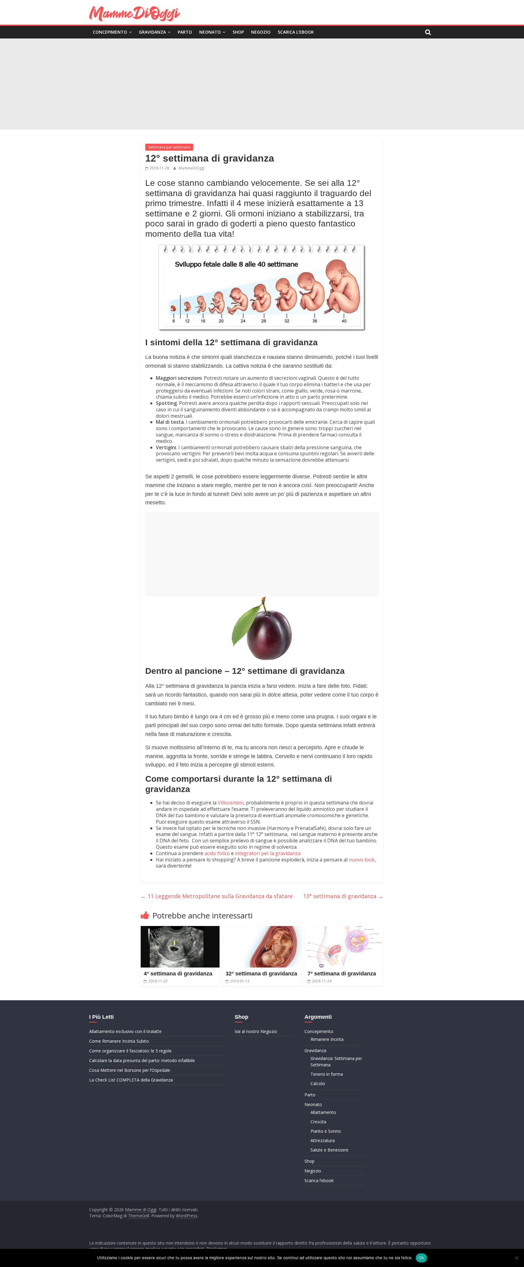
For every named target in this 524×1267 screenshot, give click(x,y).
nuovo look (362, 859)
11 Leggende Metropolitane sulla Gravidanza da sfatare (217, 896)
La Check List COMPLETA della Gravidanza (131, 1080)
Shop (238, 32)
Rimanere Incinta (327, 1039)
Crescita (318, 1122)
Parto (185, 32)
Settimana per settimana (169, 147)
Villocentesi (231, 802)
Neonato (210, 32)
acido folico (217, 853)
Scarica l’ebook (296, 32)
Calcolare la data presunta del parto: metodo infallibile (142, 1060)
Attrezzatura (323, 1140)
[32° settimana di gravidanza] (262, 929)
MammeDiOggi (191, 168)
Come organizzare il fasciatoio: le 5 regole (130, 1051)
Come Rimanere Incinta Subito (119, 1041)
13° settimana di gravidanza (343, 896)
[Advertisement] (262, 84)
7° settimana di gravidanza (341, 974)
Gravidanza (152, 32)
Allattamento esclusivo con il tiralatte (125, 1031)
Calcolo (318, 1083)
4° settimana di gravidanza (178, 974)
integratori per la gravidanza (268, 853)
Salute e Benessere (329, 1150)
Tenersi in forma (327, 1074)
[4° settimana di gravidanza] (180, 929)
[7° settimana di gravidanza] (343, 929)
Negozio (260, 32)
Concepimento (110, 32)
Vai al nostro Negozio (256, 1031)
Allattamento (323, 1112)
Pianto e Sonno (326, 1131)
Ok (421, 1257)
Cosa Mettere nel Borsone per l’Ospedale (129, 1070)
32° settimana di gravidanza (261, 974)
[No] (516, 1258)
